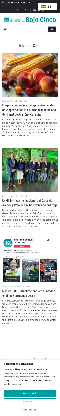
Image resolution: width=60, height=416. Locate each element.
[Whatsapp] (16, 10)
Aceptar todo (30, 393)
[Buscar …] (52, 29)
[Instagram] (30, 10)
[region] (30, 387)
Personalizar (30, 401)
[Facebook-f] (21, 10)
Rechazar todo (30, 410)
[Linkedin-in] (34, 10)
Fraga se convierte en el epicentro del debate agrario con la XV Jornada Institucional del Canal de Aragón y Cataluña (29, 109)
